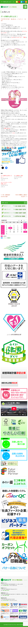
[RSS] (26, 1)
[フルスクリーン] (25, 414)
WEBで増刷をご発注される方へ (21, 195)
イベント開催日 (6, 237)
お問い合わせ (7, 128)
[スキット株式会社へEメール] (17, 1)
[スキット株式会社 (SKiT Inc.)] (9, 7)
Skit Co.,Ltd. (12, 624)
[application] (14, 408)
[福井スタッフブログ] (14, 617)
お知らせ (14, 19)
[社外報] (14, 393)
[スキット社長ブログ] (5, 617)
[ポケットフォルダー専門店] (5, 604)
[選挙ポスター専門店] (14, 604)
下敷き (24, 37)
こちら (13, 132)
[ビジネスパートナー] (14, 522)
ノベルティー (20, 19)
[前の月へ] (18, 220)
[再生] (2, 414)
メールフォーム (25, 203)
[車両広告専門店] (23, 610)
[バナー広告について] (14, 567)
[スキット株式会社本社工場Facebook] (24, 1)
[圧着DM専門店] (23, 604)
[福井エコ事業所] (14, 482)
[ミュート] (23, 414)
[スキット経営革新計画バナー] (14, 372)
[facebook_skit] (23, 617)
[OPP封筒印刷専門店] (14, 610)
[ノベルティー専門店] (5, 610)
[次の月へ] (25, 220)
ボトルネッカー (18, 37)
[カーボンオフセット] (14, 546)
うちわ (12, 37)
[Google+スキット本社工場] (19, 1)
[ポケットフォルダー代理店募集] (14, 534)
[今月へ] (21, 220)
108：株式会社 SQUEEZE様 (5, 195)
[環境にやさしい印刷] (14, 426)
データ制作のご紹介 (18, 175)
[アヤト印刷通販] (14, 558)
